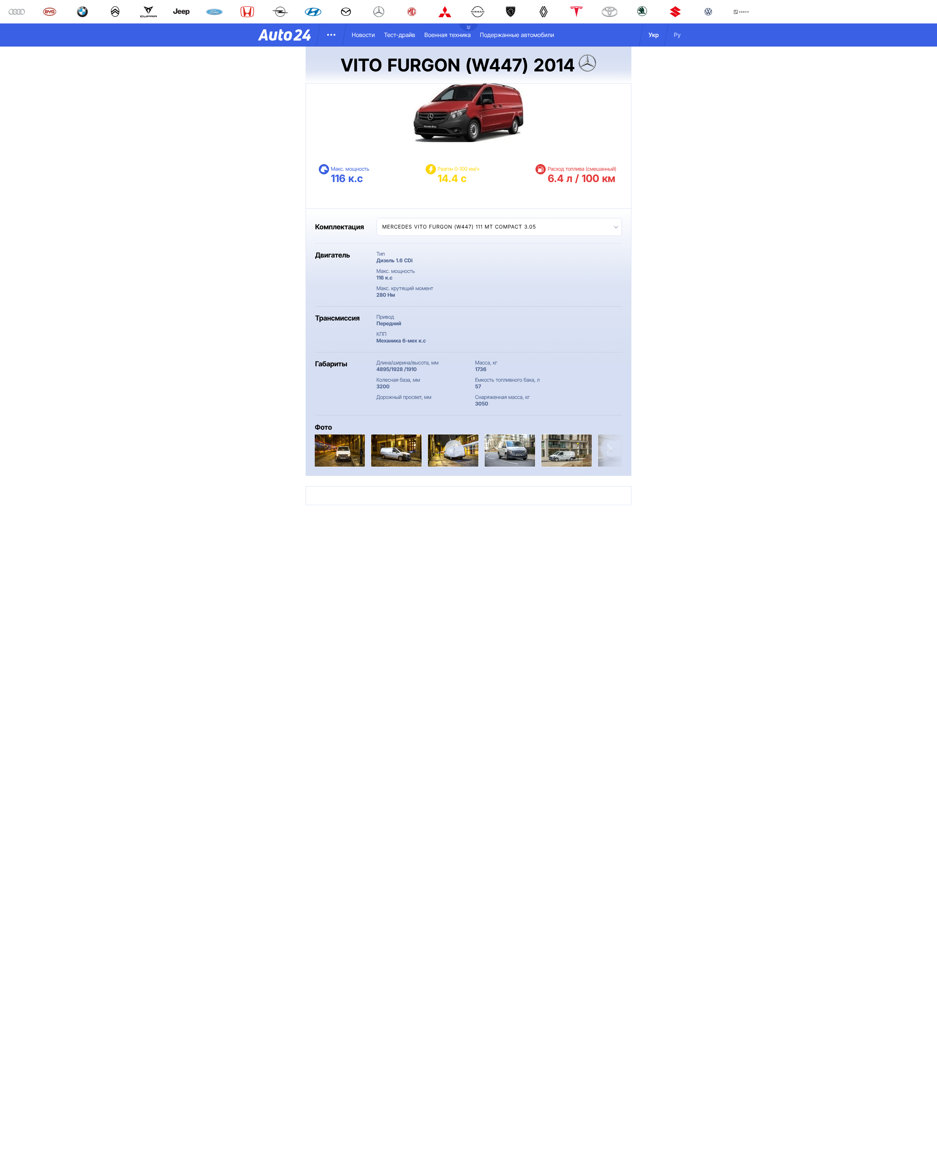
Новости (363, 34)
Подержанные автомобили (517, 34)
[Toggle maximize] (454, 448)
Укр (654, 34)
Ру (677, 34)
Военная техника (447, 34)
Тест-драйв (399, 34)
